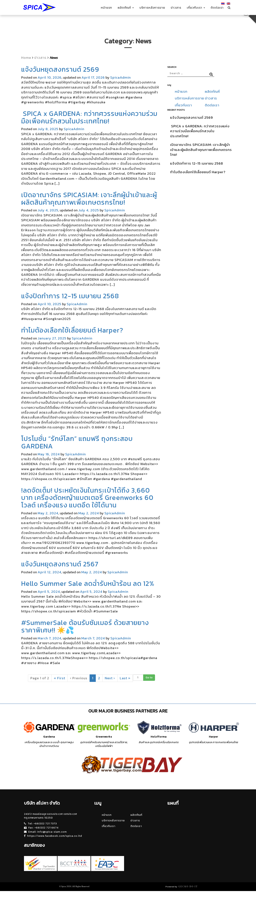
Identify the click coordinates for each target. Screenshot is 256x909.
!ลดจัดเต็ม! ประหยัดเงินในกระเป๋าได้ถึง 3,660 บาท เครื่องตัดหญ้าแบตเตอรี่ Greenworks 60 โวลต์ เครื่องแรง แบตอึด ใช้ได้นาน (87, 497)
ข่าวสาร (176, 7)
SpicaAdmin (120, 77)
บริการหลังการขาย (152, 7)
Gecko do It (188, 886)
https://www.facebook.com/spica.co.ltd (54, 836)
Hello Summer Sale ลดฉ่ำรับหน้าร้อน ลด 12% (87, 583)
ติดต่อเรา (217, 7)
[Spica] (39, 7)
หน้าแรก (106, 7)
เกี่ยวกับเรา (195, 7)
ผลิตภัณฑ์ (125, 7)
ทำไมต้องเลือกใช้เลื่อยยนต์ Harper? (72, 330)
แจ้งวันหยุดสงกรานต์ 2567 (59, 564)
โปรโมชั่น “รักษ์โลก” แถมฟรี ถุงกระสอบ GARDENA (77, 442)
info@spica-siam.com (52, 832)
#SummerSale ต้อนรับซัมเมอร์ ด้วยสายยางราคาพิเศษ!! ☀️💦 (85, 626)
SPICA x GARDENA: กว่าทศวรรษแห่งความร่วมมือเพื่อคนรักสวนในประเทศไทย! (89, 117)
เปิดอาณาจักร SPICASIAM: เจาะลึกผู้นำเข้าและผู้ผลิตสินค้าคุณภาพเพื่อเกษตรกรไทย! (89, 198)
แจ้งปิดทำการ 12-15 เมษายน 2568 (70, 296)
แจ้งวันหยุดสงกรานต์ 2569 (60, 69)
